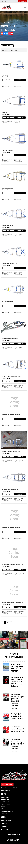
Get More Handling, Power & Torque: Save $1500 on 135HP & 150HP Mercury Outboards (17, 681)
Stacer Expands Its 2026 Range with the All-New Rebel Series (17, 667)
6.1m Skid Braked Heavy (9, 263)
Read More (14, 671)
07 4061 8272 (6, 791)
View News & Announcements (13, 759)
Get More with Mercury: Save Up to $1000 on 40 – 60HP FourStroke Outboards (17, 744)
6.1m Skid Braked (7, 225)
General (4, 817)
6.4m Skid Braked (7, 301)
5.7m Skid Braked (7, 188)
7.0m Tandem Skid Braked (10, 489)
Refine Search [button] (6, 46)
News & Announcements (14, 655)
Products (4, 826)
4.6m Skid (5, 75)
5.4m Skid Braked (7, 150)
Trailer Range (21, 20)
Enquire (8, 79)
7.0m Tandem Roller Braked (11, 414)
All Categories (13, 20)
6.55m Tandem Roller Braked (11, 376)
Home (2, 20)
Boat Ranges (6, 820)
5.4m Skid (5, 112)
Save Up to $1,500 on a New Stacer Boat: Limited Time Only (17, 716)
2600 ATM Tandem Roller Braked (12, 565)
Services (4, 829)
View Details (19, 79)
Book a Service (7, 784)
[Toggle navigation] (25, 6)
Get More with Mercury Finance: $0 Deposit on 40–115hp (17, 729)
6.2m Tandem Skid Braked (10, 338)
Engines (4, 823)
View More (6, 667)
